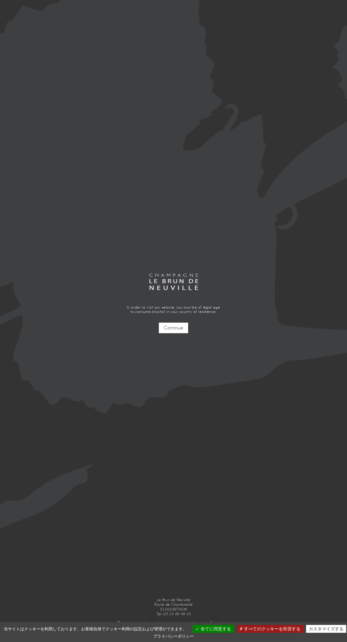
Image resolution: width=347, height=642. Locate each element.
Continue (174, 327)
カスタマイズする (326, 629)
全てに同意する (215, 629)
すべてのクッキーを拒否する (271, 629)
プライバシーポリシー (173, 636)
